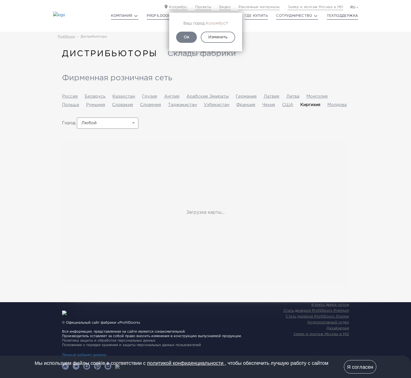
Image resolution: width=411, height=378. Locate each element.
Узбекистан (216, 105)
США (287, 105)
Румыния (95, 105)
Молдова (337, 105)
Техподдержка (342, 15)
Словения (150, 105)
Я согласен (360, 366)
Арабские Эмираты (207, 96)
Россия (70, 96)
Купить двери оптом (330, 304)
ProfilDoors (66, 37)
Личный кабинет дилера (84, 354)
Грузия (149, 96)
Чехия (268, 105)
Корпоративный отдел (328, 322)
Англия (171, 96)
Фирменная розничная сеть (117, 78)
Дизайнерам (338, 328)
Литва (292, 96)
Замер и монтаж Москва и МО (315, 7)
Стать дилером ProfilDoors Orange (317, 316)
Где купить (256, 15)
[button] (107, 123)
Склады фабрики (201, 53)
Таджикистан (182, 105)
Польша (70, 105)
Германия (246, 96)
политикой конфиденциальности (186, 362)
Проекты (203, 7)
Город (68, 123)
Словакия (122, 105)
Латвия (271, 96)
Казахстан (123, 96)
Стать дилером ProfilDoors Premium (316, 310)
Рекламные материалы (259, 7)
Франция (245, 105)
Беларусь (95, 96)
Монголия (317, 96)
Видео (225, 7)
